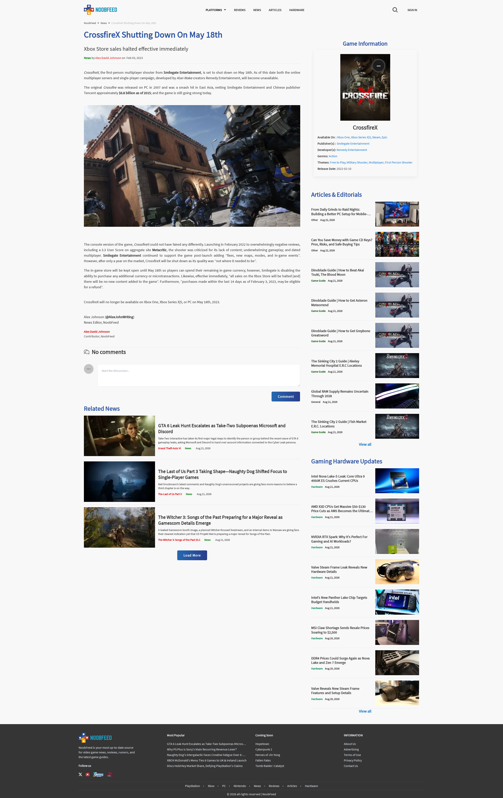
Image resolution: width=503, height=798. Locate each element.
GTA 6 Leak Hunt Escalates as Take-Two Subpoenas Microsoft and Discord (221, 428)
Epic (384, 137)
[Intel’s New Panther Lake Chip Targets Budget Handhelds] (397, 613)
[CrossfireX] (365, 119)
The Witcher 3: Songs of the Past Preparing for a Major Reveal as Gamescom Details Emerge (220, 520)
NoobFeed (90, 23)
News (257, 10)
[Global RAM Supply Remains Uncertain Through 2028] (397, 407)
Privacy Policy (353, 760)
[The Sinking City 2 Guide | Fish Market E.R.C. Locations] (397, 438)
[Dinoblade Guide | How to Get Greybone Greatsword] (397, 347)
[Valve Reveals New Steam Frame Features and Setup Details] (397, 704)
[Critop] (110, 774)
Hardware (296, 10)
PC (224, 786)
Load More (192, 555)
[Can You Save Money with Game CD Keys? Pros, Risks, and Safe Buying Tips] (397, 256)
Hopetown (262, 744)
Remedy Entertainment (352, 150)
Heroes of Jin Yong (267, 755)
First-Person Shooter (398, 162)
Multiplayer (376, 162)
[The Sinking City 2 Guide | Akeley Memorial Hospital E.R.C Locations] (397, 377)
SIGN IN (412, 10)
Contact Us (351, 766)
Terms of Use (352, 755)
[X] (80, 774)
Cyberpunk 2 (263, 749)
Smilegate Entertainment (182, 72)
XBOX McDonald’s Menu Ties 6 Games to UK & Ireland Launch (207, 760)
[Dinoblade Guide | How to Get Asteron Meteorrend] (397, 316)
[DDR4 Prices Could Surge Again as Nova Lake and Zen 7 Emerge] (397, 674)
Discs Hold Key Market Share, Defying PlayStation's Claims (205, 766)
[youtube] (87, 774)
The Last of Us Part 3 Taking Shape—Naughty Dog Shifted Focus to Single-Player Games (222, 474)
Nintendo (240, 786)
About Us (350, 744)
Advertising (351, 749)
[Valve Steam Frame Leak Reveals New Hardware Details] (397, 583)
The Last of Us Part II (170, 494)
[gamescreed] (98, 774)
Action (333, 156)
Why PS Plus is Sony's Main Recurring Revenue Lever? (202, 749)
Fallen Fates (263, 760)
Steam (376, 137)
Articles (275, 10)
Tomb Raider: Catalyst (269, 766)
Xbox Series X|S (361, 137)
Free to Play (337, 162)
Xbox (211, 786)
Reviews (239, 10)
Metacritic (159, 250)
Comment (286, 396)
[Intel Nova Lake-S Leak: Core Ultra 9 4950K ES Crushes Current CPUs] (397, 492)
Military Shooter (357, 162)
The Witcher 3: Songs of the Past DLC (179, 540)
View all (365, 444)
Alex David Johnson (108, 58)
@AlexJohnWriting (119, 317)
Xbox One (343, 137)
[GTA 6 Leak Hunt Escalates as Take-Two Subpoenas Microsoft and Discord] (119, 455)
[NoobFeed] (100, 10)
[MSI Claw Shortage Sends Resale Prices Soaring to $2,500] (397, 644)
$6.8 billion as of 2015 (135, 93)
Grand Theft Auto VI (169, 448)
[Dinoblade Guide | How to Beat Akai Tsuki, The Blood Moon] (397, 286)
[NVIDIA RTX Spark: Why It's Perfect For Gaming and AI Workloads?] (397, 553)
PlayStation (192, 786)
